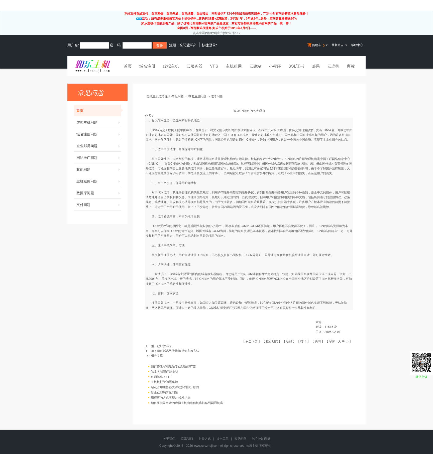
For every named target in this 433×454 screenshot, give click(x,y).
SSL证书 (296, 66)
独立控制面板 (261, 438)
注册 (172, 44)
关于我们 (169, 438)
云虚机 (333, 66)
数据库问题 (85, 192)
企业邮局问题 (86, 145)
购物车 (318, 45)
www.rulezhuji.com (206, 445)
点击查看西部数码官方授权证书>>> (216, 33)
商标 (351, 66)
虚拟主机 (171, 66)
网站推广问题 (86, 157)
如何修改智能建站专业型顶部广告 (173, 366)
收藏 (289, 341)
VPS (214, 66)
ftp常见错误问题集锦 (164, 371)
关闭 (318, 341)
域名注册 (147, 66)
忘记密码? (188, 44)
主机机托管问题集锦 (164, 381)
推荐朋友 (272, 341)
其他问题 (83, 169)
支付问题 (83, 204)
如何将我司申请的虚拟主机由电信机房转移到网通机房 (187, 402)
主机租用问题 (86, 180)
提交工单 (222, 438)
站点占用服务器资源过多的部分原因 (175, 387)
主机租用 (234, 66)
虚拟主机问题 (86, 122)
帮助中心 (357, 45)
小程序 (275, 66)
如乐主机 (252, 445)
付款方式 (205, 438)
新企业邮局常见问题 (164, 392)
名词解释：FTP (161, 376)
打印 (303, 341)
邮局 (316, 66)
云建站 (255, 66)
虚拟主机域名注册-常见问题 (165, 96)
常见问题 (240, 438)
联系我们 (187, 438)
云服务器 (194, 66)
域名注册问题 (86, 133)
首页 (128, 66)
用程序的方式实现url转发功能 (170, 397)
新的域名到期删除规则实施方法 (178, 350)
